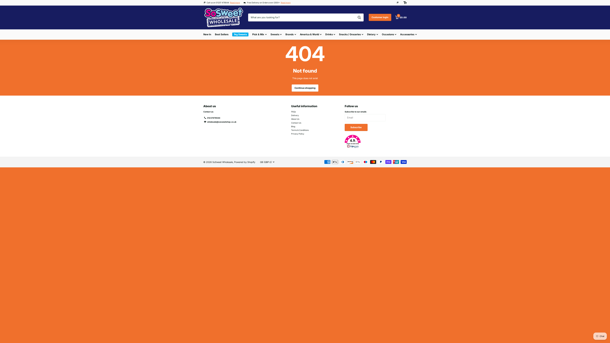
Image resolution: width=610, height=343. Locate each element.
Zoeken (359, 17)
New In (207, 34)
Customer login (380, 17)
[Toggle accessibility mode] (405, 3)
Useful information (304, 106)
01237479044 (213, 118)
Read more (235, 2)
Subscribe (356, 127)
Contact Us (296, 123)
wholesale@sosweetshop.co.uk (221, 122)
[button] (376, 141)
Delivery (295, 115)
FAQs (293, 112)
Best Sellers (221, 34)
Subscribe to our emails (355, 112)
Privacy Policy (297, 134)
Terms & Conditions (300, 130)
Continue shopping (305, 88)
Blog (293, 126)
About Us (295, 119)
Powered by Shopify (244, 162)
